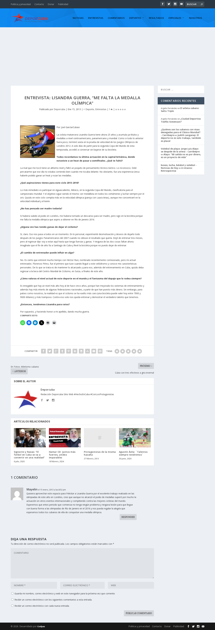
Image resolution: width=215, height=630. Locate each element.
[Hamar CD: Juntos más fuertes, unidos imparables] (65, 437)
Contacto (39, 4)
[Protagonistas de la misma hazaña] (100, 437)
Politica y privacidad (21, 4)
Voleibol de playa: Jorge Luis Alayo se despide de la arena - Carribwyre (180, 150)
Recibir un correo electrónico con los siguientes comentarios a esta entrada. (53, 599)
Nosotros (195, 18)
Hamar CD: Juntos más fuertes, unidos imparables (62, 454)
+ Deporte (88, 109)
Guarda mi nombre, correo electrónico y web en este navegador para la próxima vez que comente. (64, 593)
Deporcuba (59, 109)
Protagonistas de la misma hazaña (100, 453)
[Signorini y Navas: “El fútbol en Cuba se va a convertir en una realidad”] (30, 437)
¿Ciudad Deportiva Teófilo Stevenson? (181, 120)
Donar (51, 4)
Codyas (41, 626)
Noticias (78, 18)
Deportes (135, 18)
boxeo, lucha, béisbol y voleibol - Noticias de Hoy (179, 166)
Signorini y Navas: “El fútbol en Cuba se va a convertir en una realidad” (29, 454)
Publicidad (63, 4)
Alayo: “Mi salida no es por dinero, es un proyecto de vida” (181, 156)
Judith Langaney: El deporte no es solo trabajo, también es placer (181, 138)
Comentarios (116, 18)
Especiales (175, 18)
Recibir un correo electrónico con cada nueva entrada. (41, 605)
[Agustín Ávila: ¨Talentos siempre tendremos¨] (135, 437)
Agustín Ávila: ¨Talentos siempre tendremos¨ (133, 453)
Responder (128, 517)
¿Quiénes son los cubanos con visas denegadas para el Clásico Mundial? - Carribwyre (180, 132)
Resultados (156, 18)
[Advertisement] (107, 51)
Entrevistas (95, 18)
